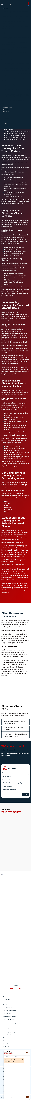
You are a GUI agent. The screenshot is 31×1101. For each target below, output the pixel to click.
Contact (5, 123)
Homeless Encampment (8, 1029)
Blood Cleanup (7, 1005)
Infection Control (7, 1034)
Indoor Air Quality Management (10, 1032)
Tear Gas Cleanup (7, 1046)
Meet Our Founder (9, 113)
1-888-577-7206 (15, 988)
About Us (6, 112)
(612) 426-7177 (5, 548)
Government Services (8, 1019)
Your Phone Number (7, 779)
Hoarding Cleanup (7, 1026)
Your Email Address (7, 786)
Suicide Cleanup (7, 1043)
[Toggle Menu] (28, 4)
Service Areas (7, 107)
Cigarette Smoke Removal (10, 1010)
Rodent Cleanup (7, 1040)
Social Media (8, 116)
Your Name (5, 773)
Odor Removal (6, 1037)
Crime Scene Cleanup (8, 1007)
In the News (6, 126)
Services (6, 9)
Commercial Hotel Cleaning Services (11, 1023)
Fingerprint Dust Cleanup (9, 1016)
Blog (6, 120)
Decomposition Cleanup (9, 1013)
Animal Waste (6, 999)
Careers (7, 118)
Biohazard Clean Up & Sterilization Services (14, 1002)
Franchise (6, 109)
